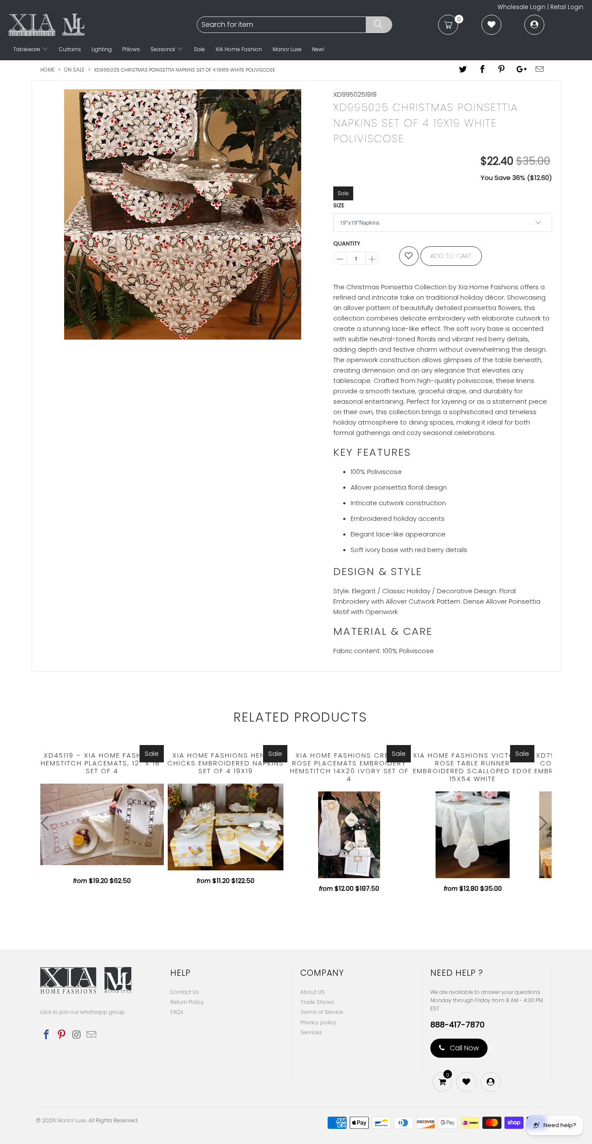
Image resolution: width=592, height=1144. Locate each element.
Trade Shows (317, 1002)
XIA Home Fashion (238, 49)
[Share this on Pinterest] (501, 70)
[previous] (46, 823)
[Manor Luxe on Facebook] (46, 1035)
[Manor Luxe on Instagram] (76, 1035)
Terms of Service (321, 1012)
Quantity (346, 243)
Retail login (566, 7)
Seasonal (163, 49)
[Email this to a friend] (540, 70)
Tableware (27, 49)
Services (311, 1032)
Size (339, 205)
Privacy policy (318, 1022)
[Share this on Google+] (520, 70)
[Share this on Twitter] (463, 70)
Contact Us (184, 992)
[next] (541, 823)
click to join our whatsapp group (82, 1012)
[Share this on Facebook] (482, 70)
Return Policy (187, 1002)
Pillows (131, 49)
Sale (199, 49)
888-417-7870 (457, 1025)
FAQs (176, 1012)
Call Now (463, 1048)
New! (318, 49)
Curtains (70, 49)
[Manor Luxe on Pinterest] (61, 1035)
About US (312, 992)
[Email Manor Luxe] (91, 1035)
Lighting (101, 49)
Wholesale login (522, 7)
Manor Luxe (287, 49)
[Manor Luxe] (102, 24)
